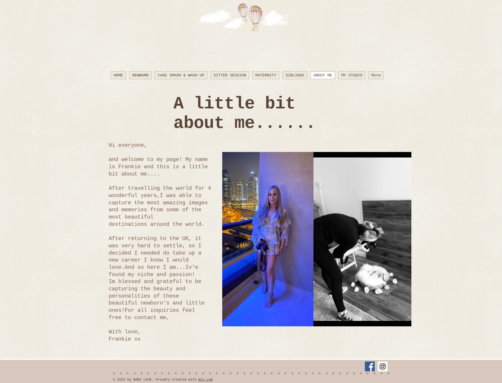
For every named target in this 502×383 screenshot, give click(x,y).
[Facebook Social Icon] (370, 366)
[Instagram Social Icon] (383, 366)
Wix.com (205, 380)
